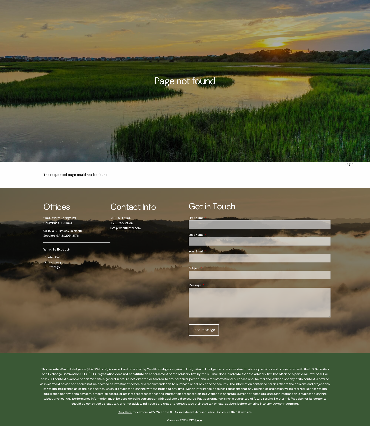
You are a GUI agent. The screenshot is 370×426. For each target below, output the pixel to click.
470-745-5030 (121, 223)
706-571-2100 (120, 218)
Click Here (125, 412)
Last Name (211, 235)
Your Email (210, 251)
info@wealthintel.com (125, 228)
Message (210, 285)
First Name (211, 218)
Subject (209, 268)
